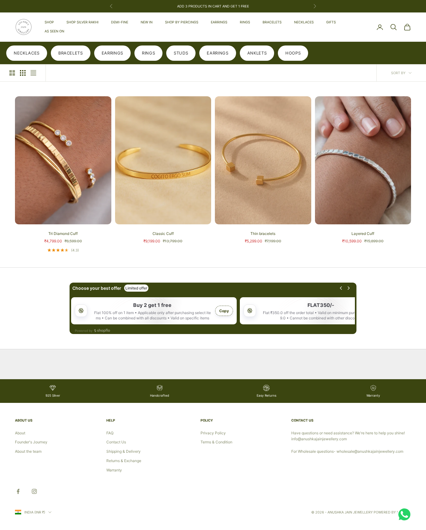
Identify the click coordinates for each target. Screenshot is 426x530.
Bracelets (272, 22)
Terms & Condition (216, 442)
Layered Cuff (362, 233)
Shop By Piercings (181, 22)
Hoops (293, 52)
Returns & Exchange (123, 460)
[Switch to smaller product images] (23, 72)
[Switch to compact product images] (33, 72)
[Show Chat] (406, 514)
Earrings (219, 22)
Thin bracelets (262, 233)
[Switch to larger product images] (12, 72)
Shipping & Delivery (123, 451)
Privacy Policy (213, 433)
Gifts (331, 22)
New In (146, 22)
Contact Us (116, 442)
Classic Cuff (163, 233)
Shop (49, 22)
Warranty (114, 470)
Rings (245, 22)
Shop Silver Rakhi (82, 22)
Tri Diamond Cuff (63, 233)
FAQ (110, 433)
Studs (181, 52)
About (20, 433)
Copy (224, 310)
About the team (28, 451)
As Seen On (54, 31)
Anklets (257, 52)
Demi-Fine (119, 22)
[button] (124, 471)
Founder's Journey (31, 442)
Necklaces (304, 22)
